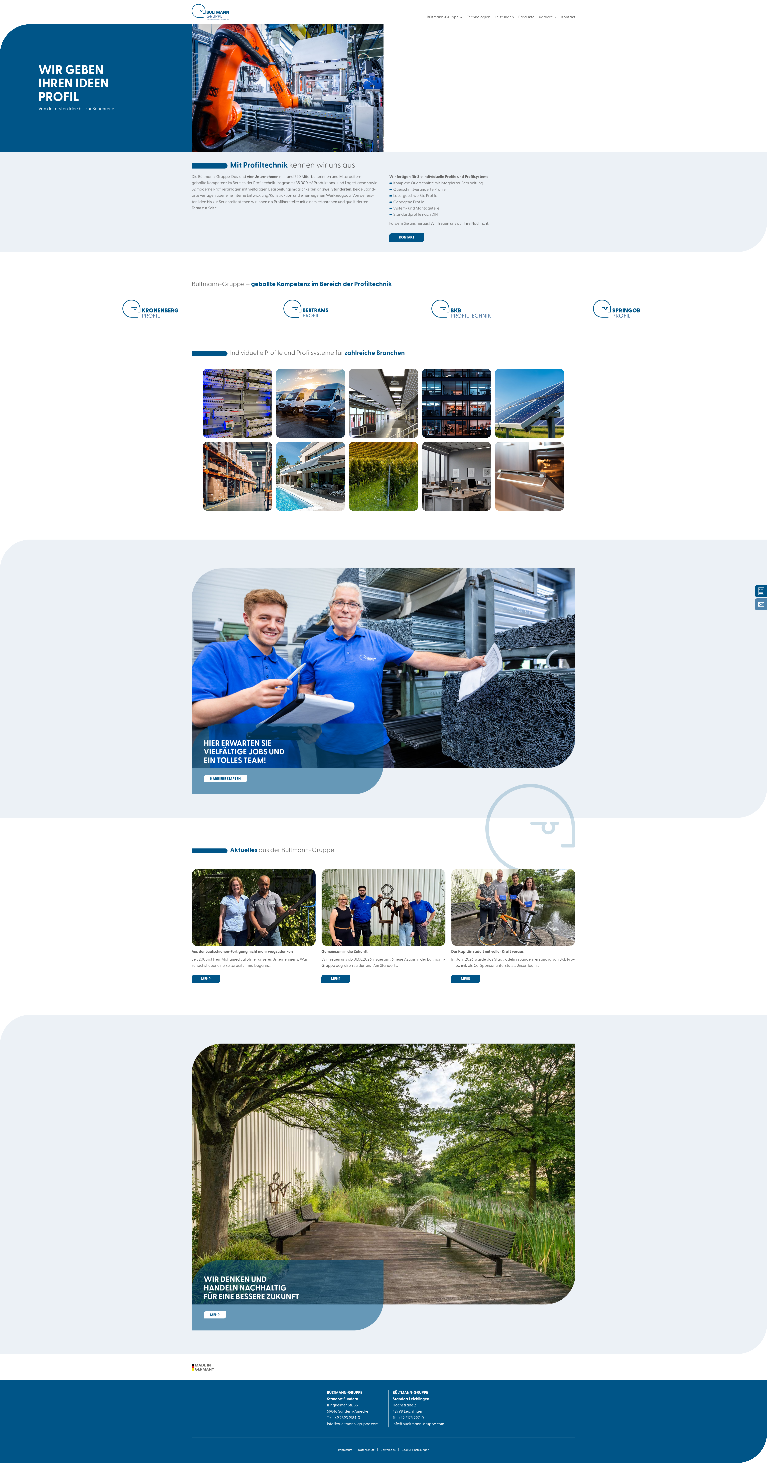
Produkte (526, 17)
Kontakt (568, 17)
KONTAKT (406, 237)
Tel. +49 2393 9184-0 (343, 1418)
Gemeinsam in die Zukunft (344, 952)
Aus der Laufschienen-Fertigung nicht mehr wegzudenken (242, 952)
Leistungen (504, 17)
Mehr (215, 1315)
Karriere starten (225, 779)
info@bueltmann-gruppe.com (353, 1424)
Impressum (345, 1450)
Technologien (478, 17)
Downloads (388, 1450)
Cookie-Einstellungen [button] (415, 1450)
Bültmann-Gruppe (443, 17)
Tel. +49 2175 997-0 (408, 1418)
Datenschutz (366, 1450)
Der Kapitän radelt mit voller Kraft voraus (487, 952)
